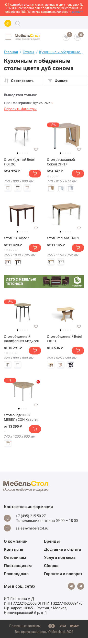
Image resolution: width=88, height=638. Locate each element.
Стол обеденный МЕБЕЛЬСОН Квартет (21, 417)
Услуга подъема (60, 557)
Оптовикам (15, 557)
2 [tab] (20, 153)
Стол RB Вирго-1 (17, 238)
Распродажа (16, 573)
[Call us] (7, 23)
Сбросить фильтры (20, 108)
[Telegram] (80, 586)
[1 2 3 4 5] (22, 138)
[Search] (17, 23)
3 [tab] (22, 153)
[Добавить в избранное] (36, 149)
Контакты (13, 549)
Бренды (52, 541)
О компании (16, 541)
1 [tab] (17, 153)
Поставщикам (18, 565)
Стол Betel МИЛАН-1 (63, 238)
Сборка (51, 565)
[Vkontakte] (71, 586)
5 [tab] (27, 153)
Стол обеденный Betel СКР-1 (64, 338)
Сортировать (22, 80)
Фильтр (61, 80)
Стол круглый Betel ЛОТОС (19, 161)
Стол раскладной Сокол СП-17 (61, 161)
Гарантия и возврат (63, 573)
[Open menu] (8, 37)
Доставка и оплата (62, 549)
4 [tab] (25, 153)
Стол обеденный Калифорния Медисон (21, 338)
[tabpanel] (22, 136)
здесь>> (77, 12)
